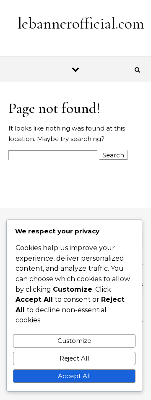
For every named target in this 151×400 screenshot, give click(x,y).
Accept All (74, 376)
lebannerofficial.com (81, 23)
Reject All (74, 358)
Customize (74, 341)
